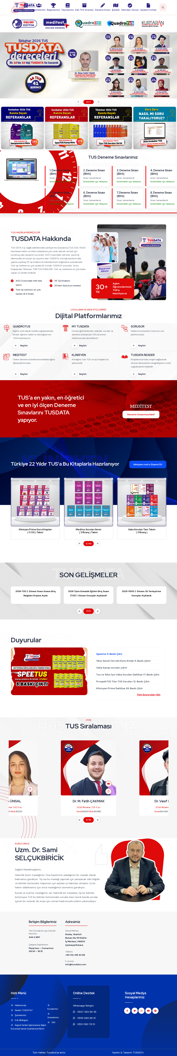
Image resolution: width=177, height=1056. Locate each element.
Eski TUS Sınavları (84, 9)
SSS (53, 1022)
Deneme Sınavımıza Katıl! (141, 414)
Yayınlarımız (67, 9)
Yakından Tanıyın (130, 9)
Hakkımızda (20, 1005)
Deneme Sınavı (102, 9)
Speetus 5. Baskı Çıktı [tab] (109, 654)
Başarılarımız (53, 9)
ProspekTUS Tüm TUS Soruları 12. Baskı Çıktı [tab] (122, 681)
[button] (78, 102)
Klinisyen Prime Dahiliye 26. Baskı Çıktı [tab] (119, 688)
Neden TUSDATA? (23, 1010)
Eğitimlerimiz (38, 9)
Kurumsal (26, 9)
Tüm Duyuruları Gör (149, 694)
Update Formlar (148, 9)
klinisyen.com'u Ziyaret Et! (147, 464)
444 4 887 (34, 937)
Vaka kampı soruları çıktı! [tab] (111, 667)
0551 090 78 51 (86, 1024)
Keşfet (24, 345)
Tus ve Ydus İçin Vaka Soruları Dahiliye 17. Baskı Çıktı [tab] (127, 674)
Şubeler (116, 9)
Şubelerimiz (20, 1015)
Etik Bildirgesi (21, 1020)
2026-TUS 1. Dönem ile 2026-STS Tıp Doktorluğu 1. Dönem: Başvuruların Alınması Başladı (141, 595)
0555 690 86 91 (86, 1018)
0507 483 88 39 (86, 1011)
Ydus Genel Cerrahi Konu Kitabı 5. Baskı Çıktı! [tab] (123, 660)
